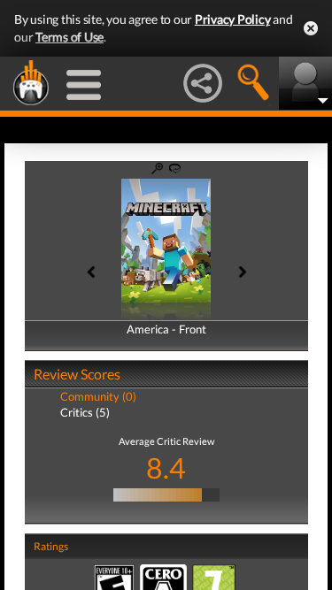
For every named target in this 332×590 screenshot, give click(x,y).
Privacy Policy (233, 19)
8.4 (166, 467)
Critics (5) (85, 412)
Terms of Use (69, 36)
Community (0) (98, 396)
